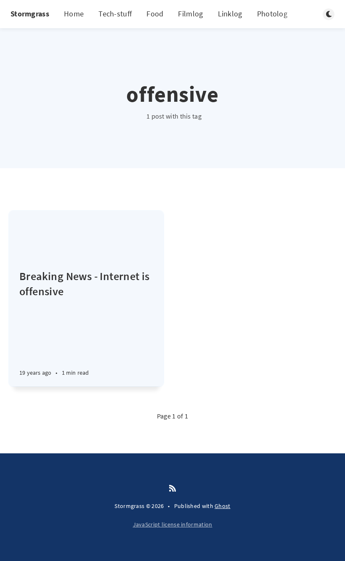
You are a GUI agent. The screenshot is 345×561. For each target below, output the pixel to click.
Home (74, 14)
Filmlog (190, 14)
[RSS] (172, 488)
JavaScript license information (172, 524)
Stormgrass (30, 14)
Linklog (230, 14)
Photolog (272, 14)
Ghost (223, 506)
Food (154, 14)
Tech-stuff (115, 14)
